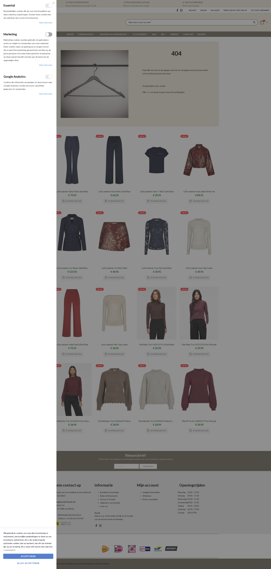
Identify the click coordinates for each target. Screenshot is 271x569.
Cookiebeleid (9, 550)
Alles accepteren (28, 563)
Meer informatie (45, 23)
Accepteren (28, 556)
